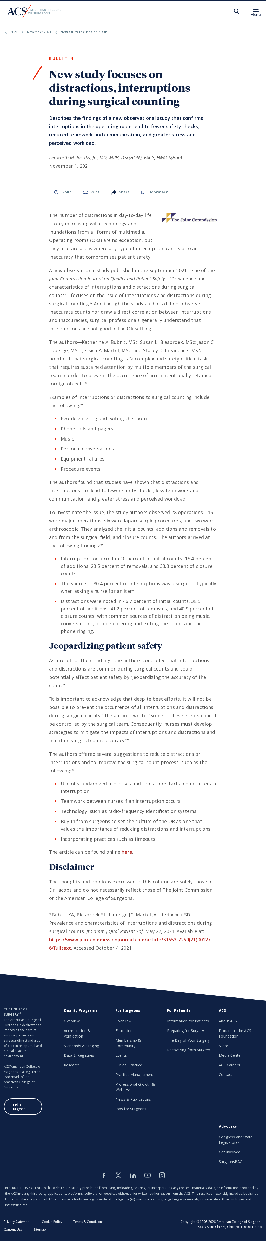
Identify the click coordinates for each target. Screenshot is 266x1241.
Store (223, 1045)
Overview (72, 1021)
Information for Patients (188, 1021)
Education (124, 1030)
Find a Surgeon (18, 1106)
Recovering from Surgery (188, 1049)
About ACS (228, 1021)
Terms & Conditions (88, 1221)
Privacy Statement (17, 1221)
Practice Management (135, 1074)
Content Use (13, 1229)
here (127, 852)
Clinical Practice (129, 1064)
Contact (225, 1074)
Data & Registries (79, 1055)
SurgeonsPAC (230, 1161)
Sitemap (40, 1229)
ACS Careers (229, 1064)
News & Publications (133, 1099)
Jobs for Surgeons (131, 1108)
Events (121, 1055)
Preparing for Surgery (185, 1030)
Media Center (230, 1055)
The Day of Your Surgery (188, 1040)
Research (72, 1064)
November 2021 (39, 32)
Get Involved (229, 1152)
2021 (14, 32)
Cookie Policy (52, 1221)
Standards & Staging (81, 1045)
